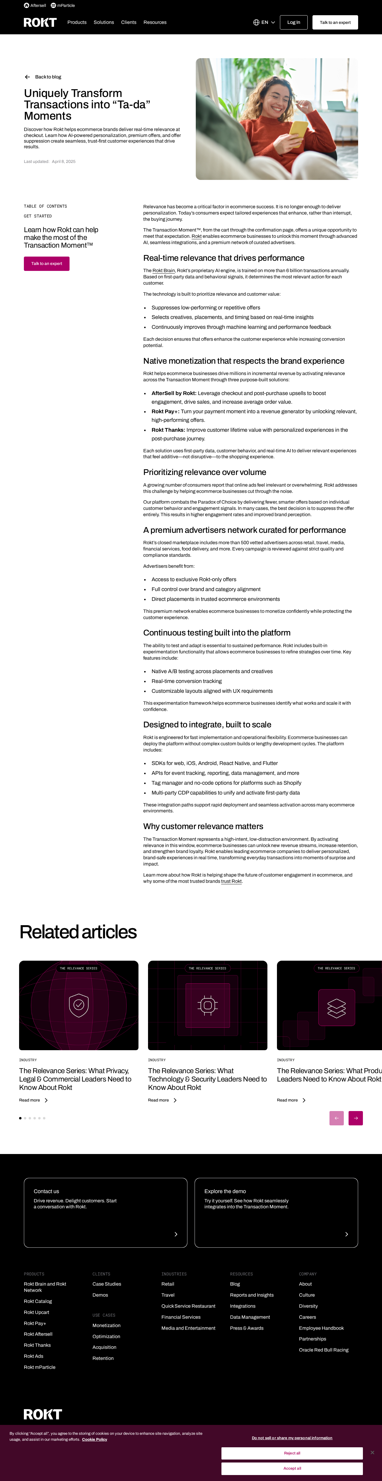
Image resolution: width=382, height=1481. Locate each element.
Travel (168, 1295)
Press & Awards (247, 1328)
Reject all (292, 1453)
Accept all (292, 1468)
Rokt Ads (33, 1356)
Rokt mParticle (40, 1367)
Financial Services (181, 1317)
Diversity (308, 1306)
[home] (40, 22)
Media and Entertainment (188, 1328)
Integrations (242, 1306)
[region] (191, 1453)
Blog (235, 1283)
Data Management (250, 1317)
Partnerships (312, 1338)
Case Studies (107, 1283)
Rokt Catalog (38, 1301)
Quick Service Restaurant (188, 1306)
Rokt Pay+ (35, 1323)
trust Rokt (231, 881)
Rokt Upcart (36, 1312)
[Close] (372, 1452)
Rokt (197, 236)
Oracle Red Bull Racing (324, 1349)
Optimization (106, 1336)
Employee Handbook (321, 1328)
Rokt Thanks (37, 1345)
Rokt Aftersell (38, 1334)
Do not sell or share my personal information (292, 1438)
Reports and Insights (252, 1295)
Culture (307, 1295)
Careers (307, 1317)
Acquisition (104, 1347)
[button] (77, 22)
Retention (103, 1358)
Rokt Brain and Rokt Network (45, 1287)
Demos (100, 1295)
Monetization (107, 1325)
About (305, 1283)
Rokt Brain (164, 270)
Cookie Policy (94, 1439)
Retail (167, 1283)
